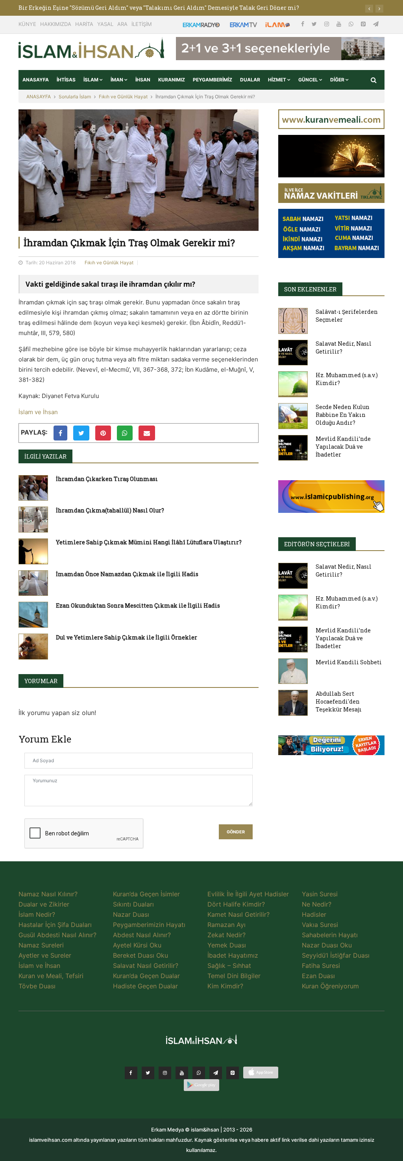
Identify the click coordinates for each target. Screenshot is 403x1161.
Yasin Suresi (320, 894)
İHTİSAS (66, 80)
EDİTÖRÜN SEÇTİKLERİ (317, 544)
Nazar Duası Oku (327, 945)
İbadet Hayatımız (232, 955)
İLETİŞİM (141, 24)
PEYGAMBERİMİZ (212, 80)
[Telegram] (376, 23)
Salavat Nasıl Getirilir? (145, 965)
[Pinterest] (364, 23)
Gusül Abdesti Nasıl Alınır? (57, 935)
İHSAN (142, 80)
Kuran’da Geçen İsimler (146, 894)
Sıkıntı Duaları (133, 904)
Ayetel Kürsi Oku (137, 945)
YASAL (105, 24)
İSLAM (91, 80)
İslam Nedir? (36, 914)
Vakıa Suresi (320, 925)
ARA (122, 24)
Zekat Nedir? (226, 935)
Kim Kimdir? (225, 986)
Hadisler (314, 914)
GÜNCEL (308, 80)
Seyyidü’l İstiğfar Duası (336, 955)
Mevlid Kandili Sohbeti (349, 662)
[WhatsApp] (352, 23)
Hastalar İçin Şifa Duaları (55, 925)
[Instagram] (327, 23)
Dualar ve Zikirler (43, 904)
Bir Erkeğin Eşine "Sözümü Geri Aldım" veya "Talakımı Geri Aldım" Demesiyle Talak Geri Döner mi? (158, 7)
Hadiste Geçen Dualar (145, 986)
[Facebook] (303, 23)
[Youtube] (339, 23)
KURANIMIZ (171, 80)
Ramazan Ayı (226, 925)
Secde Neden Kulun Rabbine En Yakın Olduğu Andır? (343, 414)
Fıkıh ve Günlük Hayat (123, 97)
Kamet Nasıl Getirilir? (238, 914)
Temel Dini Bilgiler (234, 976)
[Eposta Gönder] (147, 433)
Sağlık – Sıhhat (229, 965)
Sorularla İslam (75, 97)
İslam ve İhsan (38, 412)
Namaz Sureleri (41, 945)
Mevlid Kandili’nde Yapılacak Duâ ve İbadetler (343, 446)
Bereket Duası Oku (140, 955)
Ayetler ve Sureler (44, 955)
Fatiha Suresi (321, 965)
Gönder (236, 832)
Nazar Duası (131, 914)
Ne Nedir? (316, 904)
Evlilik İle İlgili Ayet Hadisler (248, 894)
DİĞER (338, 80)
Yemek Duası (226, 945)
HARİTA (84, 24)
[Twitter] (315, 23)
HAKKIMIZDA (55, 24)
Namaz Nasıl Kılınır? (48, 894)
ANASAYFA (35, 80)
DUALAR (250, 80)
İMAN (117, 80)
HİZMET (277, 80)
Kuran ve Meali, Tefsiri (50, 976)
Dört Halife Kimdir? (236, 904)
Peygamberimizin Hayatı (149, 925)
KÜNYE (27, 24)
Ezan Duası (318, 976)
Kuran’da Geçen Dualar (146, 976)
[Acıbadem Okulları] (331, 748)
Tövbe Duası (36, 986)
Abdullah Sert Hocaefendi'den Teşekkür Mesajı (339, 701)
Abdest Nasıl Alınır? (142, 935)
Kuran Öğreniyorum (330, 986)
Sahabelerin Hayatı (330, 935)
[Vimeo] (215, 1073)
